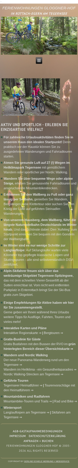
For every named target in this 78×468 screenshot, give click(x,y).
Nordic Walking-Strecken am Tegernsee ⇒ (33, 374)
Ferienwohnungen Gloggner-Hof (39, 8)
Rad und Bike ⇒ (65, 401)
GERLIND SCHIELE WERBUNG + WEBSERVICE (46, 461)
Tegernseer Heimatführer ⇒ (23, 385)
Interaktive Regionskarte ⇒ (22, 333)
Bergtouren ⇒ (53, 333)
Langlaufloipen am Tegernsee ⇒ (26, 412)
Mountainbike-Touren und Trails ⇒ (28, 401)
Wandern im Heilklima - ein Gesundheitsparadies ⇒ (40, 369)
